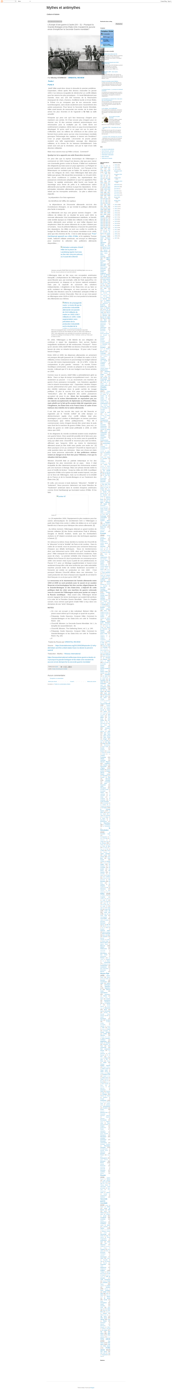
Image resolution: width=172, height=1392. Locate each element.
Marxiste (102, 938)
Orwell (108, 1029)
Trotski (108, 1281)
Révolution (103, 1136)
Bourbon (102, 339)
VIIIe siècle (103, 1318)
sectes (106, 1205)
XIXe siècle (105, 1339)
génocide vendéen (103, 588)
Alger (101, 257)
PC (107, 1055)
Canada (108, 354)
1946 (101, 218)
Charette (105, 377)
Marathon (102, 929)
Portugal (102, 1098)
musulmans (103, 981)
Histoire (105, 659)
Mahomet (102, 924)
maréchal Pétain (105, 930)
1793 (108, 170)
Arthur (108, 283)
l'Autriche (105, 765)
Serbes (101, 1206)
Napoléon (107, 986)
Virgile (109, 1319)
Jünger (105, 739)
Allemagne (103, 264)
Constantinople (104, 448)
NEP (104, 1003)
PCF (101, 1056)
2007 (116, 238)
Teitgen (105, 1247)
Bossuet (105, 335)
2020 (116, 210)
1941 (105, 211)
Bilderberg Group (106, 314)
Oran (109, 1027)
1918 (105, 194)
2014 (116, 223)
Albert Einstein (104, 251)
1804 (101, 175)
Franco (102, 563)
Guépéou (102, 618)
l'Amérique (103, 760)
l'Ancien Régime (105, 762)
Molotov (108, 960)
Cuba (109, 463)
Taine (105, 1243)
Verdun (102, 1304)
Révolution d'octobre (105, 1144)
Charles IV (105, 382)
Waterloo (102, 1324)
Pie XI (106, 1080)
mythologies (107, 984)
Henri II (106, 651)
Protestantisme (106, 1106)
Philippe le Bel (106, 1074)
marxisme (105, 936)
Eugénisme (102, 529)
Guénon (102, 616)
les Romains (105, 880)
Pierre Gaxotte (105, 1083)
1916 (101, 192)
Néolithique (107, 1002)
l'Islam (101, 786)
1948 (101, 219)
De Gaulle (106, 470)
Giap (109, 599)
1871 (109, 183)
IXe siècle (103, 697)
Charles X (103, 399)
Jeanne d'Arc (105, 726)
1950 (101, 221)
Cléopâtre (102, 429)
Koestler (102, 748)
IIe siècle (102, 679)
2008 (116, 236)
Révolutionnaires (104, 1148)
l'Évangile (107, 780)
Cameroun (102, 354)
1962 (101, 228)
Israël (105, 693)
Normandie (107, 1011)
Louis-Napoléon (103, 917)
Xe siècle (104, 1330)
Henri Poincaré (106, 654)
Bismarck (105, 315)
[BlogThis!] (66, 667)
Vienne (104, 1310)
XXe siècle (103, 1351)
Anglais (102, 271)
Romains (102, 1161)
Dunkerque (108, 496)
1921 (105, 197)
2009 (116, 234)
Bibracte (108, 312)
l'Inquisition (103, 785)
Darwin (108, 469)
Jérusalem (107, 728)
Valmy (107, 1293)
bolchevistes (103, 324)
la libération (107, 815)
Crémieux (105, 455)
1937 (101, 208)
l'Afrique (102, 758)
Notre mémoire (105, 156)
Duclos (101, 496)
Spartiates (105, 1226)
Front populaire (106, 572)
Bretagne (103, 347)
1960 (101, 227)
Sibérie (102, 1212)
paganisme (103, 1041)
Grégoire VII (103, 615)
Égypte (105, 504)
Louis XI (105, 906)
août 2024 (116, 184)
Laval (107, 844)
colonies (102, 435)
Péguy (106, 1058)
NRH (107, 1015)
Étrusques (102, 528)
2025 (116, 167)
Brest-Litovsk (103, 345)
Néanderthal (107, 1000)
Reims (107, 1124)
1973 (104, 230)
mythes (108, 983)
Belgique (108, 308)
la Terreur (103, 843)
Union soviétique (105, 1290)
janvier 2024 (117, 200)
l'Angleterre (107, 763)
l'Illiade (105, 783)
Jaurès (105, 711)
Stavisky (102, 1229)
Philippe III (102, 1073)
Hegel (109, 645)
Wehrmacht (102, 1325)
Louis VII (105, 903)
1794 (105, 172)
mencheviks (102, 950)
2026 (116, 165)
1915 (106, 190)
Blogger (92, 1387)
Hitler (108, 661)
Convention (102, 449)
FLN (109, 552)
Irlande (102, 691)
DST (107, 493)
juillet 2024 (117, 186)
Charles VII (103, 396)
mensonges (102, 951)
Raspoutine (102, 1114)
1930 (101, 203)
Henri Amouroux (104, 648)
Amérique (103, 270)
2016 (116, 219)
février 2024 (117, 197)
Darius (109, 467)
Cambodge (103, 353)
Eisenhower (102, 505)
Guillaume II (103, 636)
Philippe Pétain (105, 1077)
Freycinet (108, 570)
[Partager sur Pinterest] (71, 667)
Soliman (102, 1220)
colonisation (103, 437)
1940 (108, 209)
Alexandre (102, 256)
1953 (101, 222)
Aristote (108, 277)
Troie (104, 1281)
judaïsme (102, 731)
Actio (104, 234)
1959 (106, 225)
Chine (108, 412)
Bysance (102, 351)
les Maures (105, 878)
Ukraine (108, 1287)
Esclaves (102, 519)
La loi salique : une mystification (109, 108)
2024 (116, 169)
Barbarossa (105, 303)
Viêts (107, 1314)
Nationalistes (107, 994)
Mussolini (102, 980)
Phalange (102, 1064)
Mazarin (102, 947)
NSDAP (102, 1017)
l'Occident (103, 788)
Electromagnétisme (104, 507)
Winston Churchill (106, 1328)
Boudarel (102, 336)
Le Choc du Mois (105, 846)
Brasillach (104, 344)
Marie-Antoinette (106, 933)
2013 (116, 225)
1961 (106, 227)
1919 (101, 195)
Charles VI (105, 394)
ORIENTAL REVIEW (72, 642)
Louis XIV (107, 909)
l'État (109, 777)
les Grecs (107, 875)
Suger (107, 1235)
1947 (106, 218)
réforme (101, 1121)
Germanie (102, 599)
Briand (101, 348)
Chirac (105, 414)
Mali (104, 926)
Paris (101, 1046)
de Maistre (107, 473)
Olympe (108, 1026)
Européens (103, 538)
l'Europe (108, 778)
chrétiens (102, 418)
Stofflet (105, 1232)
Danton (108, 466)
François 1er (103, 564)
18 (100, 173)
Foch (106, 554)
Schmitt (105, 1194)
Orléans (103, 1029)
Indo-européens (105, 685)
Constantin (102, 446)
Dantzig (103, 467)
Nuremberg (103, 1018)
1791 (105, 169)
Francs (102, 569)
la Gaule (104, 807)
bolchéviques (103, 321)
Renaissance (103, 1127)
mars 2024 (117, 195)
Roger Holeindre (104, 1159)
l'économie (103, 766)
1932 (106, 203)
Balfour (101, 300)
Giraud (105, 601)
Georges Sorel (104, 595)
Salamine (108, 1192)
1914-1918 (107, 189)
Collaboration (103, 432)
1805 (107, 175)
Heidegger (105, 647)
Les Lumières (106, 876)
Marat (107, 927)
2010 (116, 231)
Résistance (103, 1135)
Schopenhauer (103, 1195)
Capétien (105, 356)
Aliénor (101, 262)
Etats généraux (106, 523)
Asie (104, 285)
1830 (108, 179)
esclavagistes (103, 517)
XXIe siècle (103, 1353)
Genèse (108, 584)
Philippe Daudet (105, 1068)
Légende (105, 852)
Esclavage (103, 516)
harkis (108, 644)
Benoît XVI (105, 309)
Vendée (105, 1299)
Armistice (102, 283)
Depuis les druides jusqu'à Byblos (110, 81)
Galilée (103, 576)
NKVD (105, 1009)
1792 (101, 170)
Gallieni (108, 576)
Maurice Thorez (104, 944)
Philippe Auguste (105, 1065)
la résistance (106, 824)
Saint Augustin (106, 1180)
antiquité (105, 276)
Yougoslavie (105, 1354)
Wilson (108, 1327)
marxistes (102, 939)
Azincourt (105, 295)
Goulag (104, 604)
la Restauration (106, 826)
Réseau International (72, 654)
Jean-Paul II (103, 723)
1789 (101, 167)
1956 (106, 224)
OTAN (105, 1033)
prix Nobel (102, 1101)
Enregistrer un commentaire (56, 678)
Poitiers (108, 1092)
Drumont (102, 493)
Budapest (108, 348)
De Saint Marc (106, 475)
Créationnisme (107, 454)
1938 (106, 208)
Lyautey (107, 920)
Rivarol (102, 1155)
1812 (101, 178)
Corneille (102, 451)
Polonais (102, 1095)
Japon (108, 710)
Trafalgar (102, 1272)
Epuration (108, 513)
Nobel (101, 1011)
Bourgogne (102, 341)
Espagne (107, 522)
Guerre (108, 618)
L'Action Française (103, 756)
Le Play (102, 850)
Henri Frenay (103, 650)
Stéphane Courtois (106, 1231)
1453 (101, 165)
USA (101, 1293)
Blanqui (104, 318)
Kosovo (102, 751)
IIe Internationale (104, 677)
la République (105, 823)
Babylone (108, 297)
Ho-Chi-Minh (103, 664)
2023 (116, 204)
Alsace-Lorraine (103, 267)
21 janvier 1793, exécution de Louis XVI (112, 136)
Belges (101, 308)
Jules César (107, 733)
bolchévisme (103, 323)
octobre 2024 (117, 177)
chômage (102, 415)
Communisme (104, 440)
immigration (103, 683)
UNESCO (106, 1288)
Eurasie (102, 531)
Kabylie (106, 740)
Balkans (108, 300)
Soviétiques (103, 1223)
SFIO (109, 1210)
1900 (109, 184)
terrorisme (102, 1252)
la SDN (105, 838)
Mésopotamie (103, 956)
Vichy (101, 1307)
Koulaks (108, 751)
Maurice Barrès (104, 942)
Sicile (107, 1212)
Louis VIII (102, 904)
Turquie (108, 1285)
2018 (116, 215)
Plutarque (108, 1091)
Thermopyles (103, 1257)
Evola (101, 540)
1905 (104, 186)
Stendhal (108, 1229)
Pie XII (101, 1082)
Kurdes (103, 754)
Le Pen (106, 849)
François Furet (104, 567)
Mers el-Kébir (103, 954)
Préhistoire (103, 1100)
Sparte (108, 1225)
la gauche (108, 806)
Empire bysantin (104, 508)
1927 (101, 201)
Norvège (106, 1012)
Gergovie (102, 597)
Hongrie (102, 667)
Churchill (105, 421)
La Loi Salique (105, 817)
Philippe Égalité (104, 1070)
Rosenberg (102, 1167)
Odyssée (102, 1026)
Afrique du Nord (105, 245)
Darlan (103, 469)
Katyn (104, 743)
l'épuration (105, 775)
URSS (104, 1292)
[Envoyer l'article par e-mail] (61, 666)
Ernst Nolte (105, 514)
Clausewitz (103, 424)
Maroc (104, 935)
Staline (102, 1228)
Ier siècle (105, 676)
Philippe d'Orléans (106, 1067)
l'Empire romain (105, 774)
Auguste (102, 289)
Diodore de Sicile (104, 487)
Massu (108, 939)
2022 (116, 206)
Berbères (102, 310)
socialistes (102, 1219)
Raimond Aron (104, 1112)
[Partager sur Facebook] (69, 667)
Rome (102, 1162)
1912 (109, 186)
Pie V (107, 1079)
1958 (101, 225)
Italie (101, 694)
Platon (101, 1091)
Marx (109, 935)
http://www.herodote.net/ (107, 153)
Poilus (103, 1092)
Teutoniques (103, 1253)
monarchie (107, 962)
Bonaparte (102, 329)
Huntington (107, 674)
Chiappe (102, 412)
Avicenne (108, 294)
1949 (107, 219)
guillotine (102, 641)
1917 (108, 192)
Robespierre (103, 1158)
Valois (101, 1295)
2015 (116, 221)
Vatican (108, 1296)
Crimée (101, 457)
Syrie (101, 1241)
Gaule (101, 581)
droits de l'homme (106, 490)
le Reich (108, 850)
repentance (102, 1130)
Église (107, 500)
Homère (102, 665)
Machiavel (102, 923)
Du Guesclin (103, 495)
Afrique (102, 244)
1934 (108, 204)
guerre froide (103, 633)
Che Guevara (103, 405)
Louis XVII (106, 914)
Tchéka (102, 1246)
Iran (106, 690)
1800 (106, 173)
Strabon (102, 1235)
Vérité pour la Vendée (107, 158)
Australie (108, 291)
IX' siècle (105, 696)
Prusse (102, 1109)
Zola (101, 1356)
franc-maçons (103, 558)
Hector (104, 645)
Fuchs (107, 573)
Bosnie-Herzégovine (104, 333)
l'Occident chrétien (104, 789)
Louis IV (108, 898)
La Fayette (103, 804)
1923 (106, 198)
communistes (106, 443)
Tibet (101, 1261)
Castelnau (102, 365)
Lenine (105, 855)
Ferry (101, 549)
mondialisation (104, 965)
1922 (101, 198)
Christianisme (104, 420)
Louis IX (105, 900)
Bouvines (108, 342)
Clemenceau (103, 426)
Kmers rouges (105, 746)
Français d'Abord (104, 560)
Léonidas (102, 861)
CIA (101, 423)
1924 (101, 200)
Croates (108, 457)
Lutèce (101, 920)
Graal (103, 606)
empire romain (104, 510)
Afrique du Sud (106, 247)
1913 (103, 187)
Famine (102, 544)
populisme (105, 1097)
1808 (101, 176)
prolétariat (108, 1104)
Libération (102, 890)
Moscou (102, 971)
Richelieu (102, 1153)
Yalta (109, 1353)
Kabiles (101, 740)
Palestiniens (105, 1044)
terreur (106, 1250)
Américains (103, 268)
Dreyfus (102, 489)
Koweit (103, 752)
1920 (108, 195)
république (103, 1132)
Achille (108, 233)
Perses (108, 1061)
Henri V (104, 656)
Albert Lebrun (103, 253)
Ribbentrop (102, 1152)
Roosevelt (102, 1165)
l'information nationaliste (108, 154)
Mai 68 (108, 924)
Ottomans (102, 1035)
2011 (116, 229)
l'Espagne (102, 777)
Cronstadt (102, 463)
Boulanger (102, 338)
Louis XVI (107, 912)
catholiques (107, 371)
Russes (102, 1173)
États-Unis (103, 527)
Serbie (108, 1206)
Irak (101, 690)
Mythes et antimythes (63, 8)
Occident (108, 1020)
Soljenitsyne (103, 1222)
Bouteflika (102, 342)
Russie (103, 1175)
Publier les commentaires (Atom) (62, 684)
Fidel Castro (107, 550)
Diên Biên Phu (106, 485)
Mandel (108, 926)
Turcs (101, 1284)
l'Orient (102, 792)
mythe (101, 983)
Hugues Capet (104, 671)
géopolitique (103, 590)
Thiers (101, 1258)
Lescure (102, 887)
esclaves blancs (105, 520)
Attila (105, 288)
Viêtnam (102, 1314)
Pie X (101, 1080)
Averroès (105, 292)
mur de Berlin (105, 978)
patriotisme (102, 1053)
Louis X (108, 904)
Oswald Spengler (105, 1032)
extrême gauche (104, 543)
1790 (109, 167)
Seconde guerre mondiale (61, 668)
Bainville (105, 299)
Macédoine (102, 921)
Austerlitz (102, 291)
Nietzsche (107, 1008)
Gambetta (102, 580)
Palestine (108, 1043)
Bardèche (102, 305)
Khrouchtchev (107, 745)
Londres (102, 898)
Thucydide (105, 1259)
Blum (105, 320)
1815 (101, 179)
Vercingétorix (103, 1302)
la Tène (107, 841)
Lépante (108, 861)
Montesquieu (103, 970)
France (102, 562)
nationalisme (104, 992)
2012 (116, 227)
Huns (109, 673)
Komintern (102, 749)
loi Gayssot (102, 895)
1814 (106, 178)
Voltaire (105, 1321)
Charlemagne (103, 379)
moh (103, 960)
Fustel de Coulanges (105, 575)
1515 (107, 165)
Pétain (104, 1062)
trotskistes (105, 1282)
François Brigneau (104, 566)
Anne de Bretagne (105, 274)
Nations (105, 996)
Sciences (102, 1197)
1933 (101, 204)
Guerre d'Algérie (105, 620)
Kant (101, 742)
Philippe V (102, 1079)
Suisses (102, 1237)
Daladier (105, 464)
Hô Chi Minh (106, 662)
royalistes (102, 1171)
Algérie (108, 257)
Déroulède (103, 481)
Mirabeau (108, 959)
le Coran (105, 847)
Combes (102, 438)
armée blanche (106, 279)
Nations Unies (103, 997)
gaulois (108, 581)
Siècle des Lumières (105, 1214)
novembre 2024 (118, 174)
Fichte (101, 550)
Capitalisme (103, 359)
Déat (105, 476)
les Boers (105, 862)
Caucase (106, 373)
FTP (103, 573)
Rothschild (102, 1168)
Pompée (108, 1095)
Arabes (102, 277)
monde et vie (106, 964)
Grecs (105, 610)
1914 (108, 187)
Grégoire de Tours (104, 612)
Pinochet (102, 1086)
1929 (106, 201)
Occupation (102, 1024)
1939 (101, 209)
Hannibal (102, 644)
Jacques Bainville (105, 703)
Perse (101, 1061)
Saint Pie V (103, 1183)
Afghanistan (103, 242)
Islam (108, 691)
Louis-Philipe (103, 918)
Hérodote (108, 657)
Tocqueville (103, 1264)
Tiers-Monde (107, 1261)
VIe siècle (107, 1309)
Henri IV (108, 653)
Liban (107, 887)
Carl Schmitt (103, 360)
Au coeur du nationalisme (108, 149)
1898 (104, 184)
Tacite (108, 1241)
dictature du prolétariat (105, 482)
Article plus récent (52, 681)
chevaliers (102, 411)
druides (105, 492)
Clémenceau (103, 428)
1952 (106, 221)
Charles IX (103, 383)
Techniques (107, 1246)
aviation (102, 294)
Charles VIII (103, 397)
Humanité (102, 673)
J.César (102, 699)
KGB (109, 743)
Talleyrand (102, 1244)
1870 (101, 183)
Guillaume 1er (103, 635)
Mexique (102, 957)
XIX (108, 1337)
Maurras (102, 945)
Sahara (108, 1179)
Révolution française (105, 1146)
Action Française (105, 235)
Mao (103, 927)
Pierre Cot (108, 1082)
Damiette (102, 466)
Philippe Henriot (104, 1071)
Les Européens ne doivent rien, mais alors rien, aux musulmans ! (112, 99)
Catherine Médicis (104, 368)
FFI (107, 549)
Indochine (103, 688)
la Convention (106, 803)
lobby (102, 894)
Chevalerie (102, 409)
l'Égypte (102, 769)
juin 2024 (116, 188)
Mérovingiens (103, 953)
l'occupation (102, 791)
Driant (109, 488)
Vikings (102, 1319)
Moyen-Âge (104, 973)
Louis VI (108, 901)
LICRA (107, 892)
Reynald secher (104, 1150)
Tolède (101, 1265)
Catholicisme (104, 370)
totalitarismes (103, 1268)
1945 (102, 216)
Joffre (105, 729)
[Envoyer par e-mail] (64, 667)
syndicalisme (103, 1240)
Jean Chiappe (103, 712)
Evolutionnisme (103, 541)
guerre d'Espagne (105, 622)
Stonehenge (103, 1234)
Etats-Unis (104, 525)
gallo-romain (105, 578)
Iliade (107, 682)
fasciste (101, 547)
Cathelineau (102, 366)
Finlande (104, 552)
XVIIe (109, 1344)
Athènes (108, 287)
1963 (109, 228)
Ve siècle (107, 1298)
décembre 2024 (118, 171)
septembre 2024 (118, 181)
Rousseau (102, 1170)
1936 (105, 206)
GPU (109, 604)
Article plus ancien (91, 681)
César (101, 376)
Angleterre (103, 273)
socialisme (103, 1217)
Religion (102, 1126)
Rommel (102, 1164)
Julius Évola (106, 737)
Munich (108, 977)
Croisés (102, 460)
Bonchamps (103, 330)
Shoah (105, 1211)
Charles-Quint (103, 400)
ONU (103, 1027)
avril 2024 (116, 193)
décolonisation (103, 478)
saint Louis (105, 1182)
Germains (102, 598)
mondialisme (103, 967)
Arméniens (105, 282)
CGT (109, 376)
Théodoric (102, 1255)
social (104, 1216)
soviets (101, 1225)
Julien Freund (106, 735)
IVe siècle (107, 694)
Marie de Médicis (106, 932)
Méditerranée (103, 948)
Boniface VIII (103, 332)
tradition (102, 1270)
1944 (104, 214)
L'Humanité (107, 782)
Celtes (102, 374)
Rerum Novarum (104, 1133)
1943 (108, 212)
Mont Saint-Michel (104, 968)
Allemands (103, 265)
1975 (109, 230)
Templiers (102, 1249)
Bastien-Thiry (103, 306)
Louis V (102, 901)
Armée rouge (106, 280)
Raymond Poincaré (105, 1115)
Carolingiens (103, 362)
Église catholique (105, 502)
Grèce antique (105, 609)
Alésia (101, 254)
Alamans (106, 250)
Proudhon (105, 1108)
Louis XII (102, 907)
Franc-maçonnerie (103, 556)
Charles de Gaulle (105, 380)
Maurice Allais (105, 941)
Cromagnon (102, 461)
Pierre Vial (103, 1085)
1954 (106, 222)
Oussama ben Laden (105, 1036)
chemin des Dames (105, 406)
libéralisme (103, 889)
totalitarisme (103, 1267)
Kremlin (108, 752)
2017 (116, 217)
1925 (106, 200)
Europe (54, 668)
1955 (101, 224)
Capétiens (102, 357)
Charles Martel (104, 385)
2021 (116, 208)
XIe (101, 1331)
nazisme (108, 998)
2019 (116, 213)
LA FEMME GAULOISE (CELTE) (109, 54)
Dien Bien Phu (106, 484)
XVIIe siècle (106, 1346)
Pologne (104, 1094)
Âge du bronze (106, 248)
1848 (105, 181)
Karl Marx (107, 742)
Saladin (101, 1192)
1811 (107, 176)
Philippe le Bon (106, 1076)
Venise (101, 1301)
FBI (107, 547)
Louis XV (107, 910)
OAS (101, 1020)
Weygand (102, 1327)
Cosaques (107, 452)
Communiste (107, 441)
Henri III (102, 653)
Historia (101, 660)
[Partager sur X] (67, 667)
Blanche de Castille (105, 317)
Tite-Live (105, 1262)
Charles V (108, 392)
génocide (105, 585)
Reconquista (103, 1120)
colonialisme (103, 434)
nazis (101, 998)
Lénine (102, 856)
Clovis (108, 429)
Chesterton (105, 408)
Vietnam (105, 1313)
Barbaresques (107, 301)
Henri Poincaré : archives (108, 151)
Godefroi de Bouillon (105, 602)
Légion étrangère (105, 853)
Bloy (109, 318)
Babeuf (101, 297)
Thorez (108, 1258)
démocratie (103, 479)
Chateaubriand (104, 403)
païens (101, 1042)
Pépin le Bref (104, 1059)
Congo (106, 444)
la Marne (102, 818)
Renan (102, 1129)
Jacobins (102, 700)
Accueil (72, 681)
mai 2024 (116, 191)
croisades (104, 458)
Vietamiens (108, 1311)
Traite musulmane (105, 1279)
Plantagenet (102, 1089)
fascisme (102, 546)
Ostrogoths (105, 1030)
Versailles (102, 1305)
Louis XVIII (103, 915)
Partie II (51, 85)
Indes (101, 685)
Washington (102, 1322)
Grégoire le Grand (104, 613)
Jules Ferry (107, 734)
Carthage (102, 363)
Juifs (109, 731)
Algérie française (105, 260)
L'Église (102, 768)
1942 (101, 212)
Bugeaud (105, 350)
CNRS (105, 431)
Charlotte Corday (104, 401)
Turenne (102, 1285)
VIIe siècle (103, 1316)
